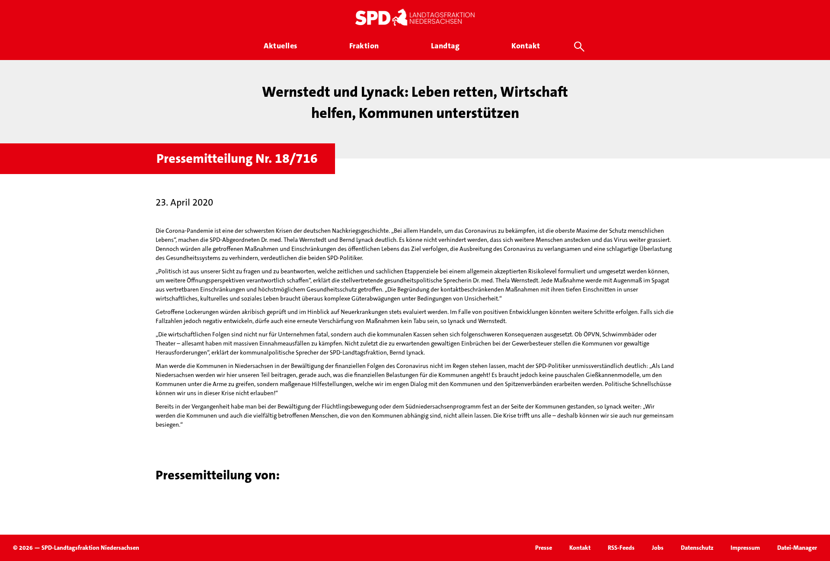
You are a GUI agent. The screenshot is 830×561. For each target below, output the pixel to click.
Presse (543, 547)
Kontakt (580, 547)
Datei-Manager (797, 547)
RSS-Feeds (621, 547)
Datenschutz (697, 547)
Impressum (745, 547)
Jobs (658, 547)
